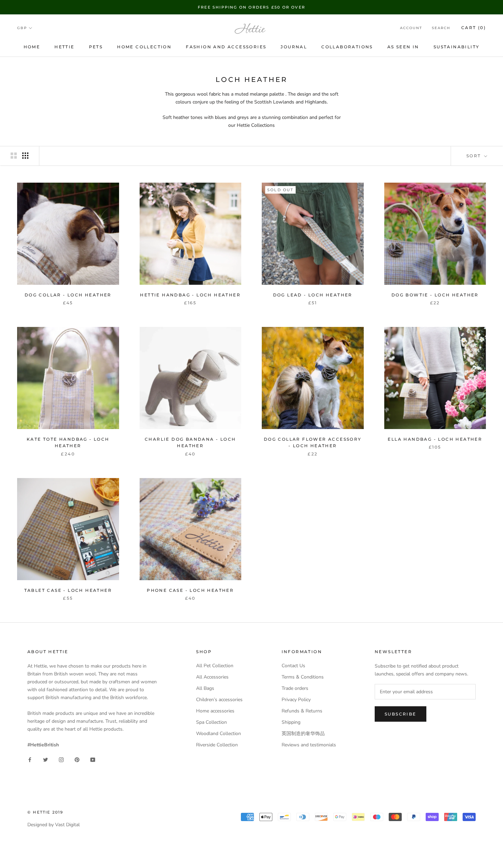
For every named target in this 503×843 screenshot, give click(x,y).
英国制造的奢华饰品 (303, 733)
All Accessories (212, 677)
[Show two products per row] (14, 155)
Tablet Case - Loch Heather (68, 590)
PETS (96, 46)
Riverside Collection (217, 745)
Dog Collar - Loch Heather (68, 294)
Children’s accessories (219, 699)
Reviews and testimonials (309, 745)
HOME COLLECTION (144, 46)
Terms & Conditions (303, 677)
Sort (474, 155)
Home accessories (215, 711)
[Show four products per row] (25, 155)
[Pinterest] (77, 759)
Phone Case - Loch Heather (190, 590)
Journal (294, 46)
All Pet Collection (214, 665)
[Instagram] (61, 759)
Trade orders (295, 688)
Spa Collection (211, 722)
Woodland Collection (218, 733)
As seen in (403, 46)
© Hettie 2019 (45, 812)
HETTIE (64, 46)
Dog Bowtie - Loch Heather (435, 294)
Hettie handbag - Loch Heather (190, 294)
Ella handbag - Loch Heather (435, 439)
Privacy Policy (296, 699)
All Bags (205, 688)
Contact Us (293, 665)
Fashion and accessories (226, 46)
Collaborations (347, 46)
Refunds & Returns (302, 711)
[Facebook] (29, 759)
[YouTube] (92, 759)
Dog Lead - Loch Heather (312, 294)
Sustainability (457, 46)
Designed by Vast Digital (53, 824)
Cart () (473, 27)
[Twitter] (45, 759)
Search (441, 28)
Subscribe (400, 714)
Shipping (291, 722)
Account (411, 28)
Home (32, 46)
